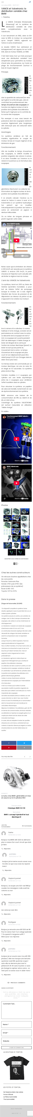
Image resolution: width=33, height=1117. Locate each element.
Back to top (15, 1113)
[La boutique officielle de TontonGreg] (16, 1080)
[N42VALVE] (25, 532)
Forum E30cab (8, 1094)
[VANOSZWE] (25, 538)
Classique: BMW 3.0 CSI (16, 807)
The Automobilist (9, 1099)
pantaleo (12, 854)
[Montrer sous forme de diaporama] (16, 559)
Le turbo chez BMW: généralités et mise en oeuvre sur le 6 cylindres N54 (16, 797)
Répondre (7, 849)
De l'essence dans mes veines (13, 1092)
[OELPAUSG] (16, 538)
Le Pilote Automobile (10, 1097)
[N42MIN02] (7, 538)
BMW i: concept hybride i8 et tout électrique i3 (16, 814)
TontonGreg (6, 17)
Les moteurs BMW (6, 5)
